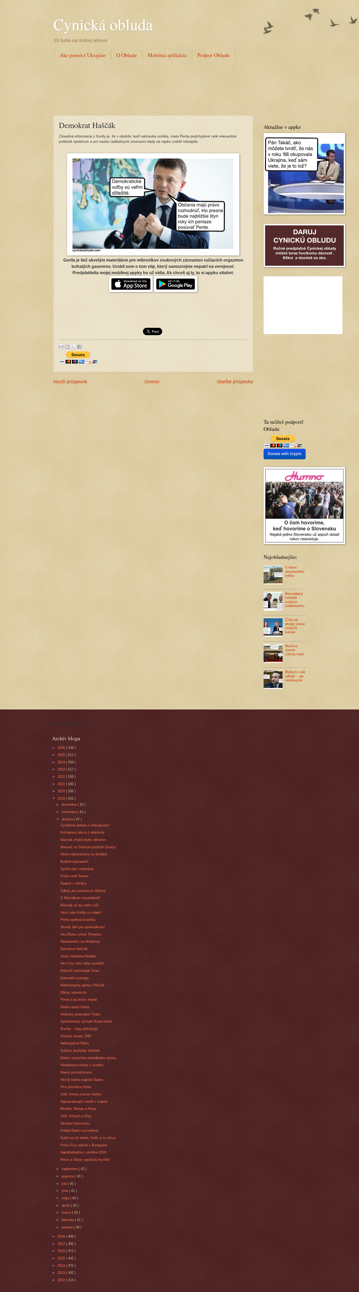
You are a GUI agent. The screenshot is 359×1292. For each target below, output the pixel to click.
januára (67, 1227)
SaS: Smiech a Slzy (75, 1116)
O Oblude (126, 55)
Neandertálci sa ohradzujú (80, 941)
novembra (69, 812)
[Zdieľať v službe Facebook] (79, 346)
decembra (69, 804)
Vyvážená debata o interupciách (84, 825)
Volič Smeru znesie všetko (80, 1094)
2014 (62, 1266)
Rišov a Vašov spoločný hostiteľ (85, 1160)
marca (66, 1212)
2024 (62, 762)
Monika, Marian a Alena (78, 1109)
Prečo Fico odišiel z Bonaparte (83, 1145)
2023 (62, 769)
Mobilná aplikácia (167, 55)
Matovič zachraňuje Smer (79, 971)
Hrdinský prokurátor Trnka (80, 1014)
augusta (68, 1176)
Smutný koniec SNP (75, 1036)
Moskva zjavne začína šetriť (294, 650)
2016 (62, 1251)
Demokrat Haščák (74, 949)
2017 (62, 1244)
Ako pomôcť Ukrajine (83, 55)
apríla (66, 1205)
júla (64, 1184)
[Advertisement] (149, 86)
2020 (62, 791)
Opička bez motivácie (77, 869)
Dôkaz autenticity (73, 992)
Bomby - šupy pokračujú (79, 1029)
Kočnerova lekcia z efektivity (82, 832)
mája (65, 1198)
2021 (62, 784)
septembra (70, 1169)
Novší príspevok (70, 381)
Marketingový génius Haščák (82, 985)
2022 (62, 777)
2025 (62, 755)
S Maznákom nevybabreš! (80, 898)
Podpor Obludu (213, 55)
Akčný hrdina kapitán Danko (81, 1080)
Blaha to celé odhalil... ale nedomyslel (295, 676)
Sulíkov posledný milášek (80, 1051)
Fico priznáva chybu (75, 1087)
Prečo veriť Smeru (74, 876)
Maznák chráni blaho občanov (83, 840)
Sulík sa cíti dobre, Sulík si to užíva (87, 1138)
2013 (62, 1273)
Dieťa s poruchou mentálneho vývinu (88, 1058)
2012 (62, 1280)
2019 (62, 798)
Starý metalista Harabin (78, 956)
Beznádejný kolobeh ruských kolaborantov (295, 600)
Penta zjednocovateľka (77, 920)
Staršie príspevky (235, 381)
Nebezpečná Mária (74, 1043)
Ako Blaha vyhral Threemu (80, 934)
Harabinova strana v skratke (81, 1065)
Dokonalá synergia (74, 978)
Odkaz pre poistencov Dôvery (83, 891)
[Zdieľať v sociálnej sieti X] (73, 346)
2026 (62, 748)
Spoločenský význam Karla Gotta (86, 1021)
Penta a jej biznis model (78, 1000)
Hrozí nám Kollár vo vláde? (81, 913)
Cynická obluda (103, 24)
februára (68, 1220)
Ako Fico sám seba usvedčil (82, 963)
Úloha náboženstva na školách (83, 854)
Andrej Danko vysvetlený (79, 1130)
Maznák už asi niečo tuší (79, 905)
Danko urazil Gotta (74, 1007)
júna (65, 1191)
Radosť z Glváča (73, 883)
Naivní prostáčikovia (75, 1072)
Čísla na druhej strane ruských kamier (295, 626)
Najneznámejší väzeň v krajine (83, 1102)
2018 (62, 1236)
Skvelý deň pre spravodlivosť (82, 927)
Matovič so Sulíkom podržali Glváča (88, 847)
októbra (67, 819)
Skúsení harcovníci (75, 1123)
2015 (62, 1258)
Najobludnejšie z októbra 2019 (83, 1152)
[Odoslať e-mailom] (61, 346)
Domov (152, 381)
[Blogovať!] (67, 346)
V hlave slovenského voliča (294, 571)
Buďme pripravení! (74, 862)
